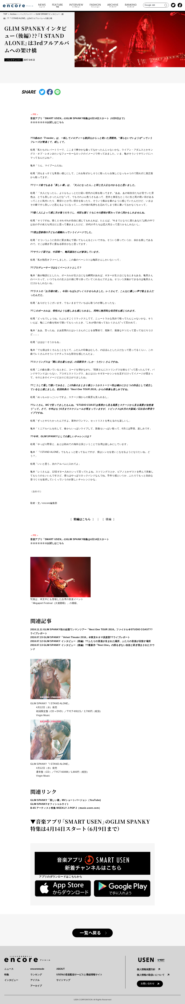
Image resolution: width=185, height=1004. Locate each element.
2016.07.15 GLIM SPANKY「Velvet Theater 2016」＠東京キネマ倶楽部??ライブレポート (80, 637)
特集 (6, 974)
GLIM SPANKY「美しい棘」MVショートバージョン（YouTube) (65, 800)
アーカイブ (36, 985)
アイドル (35, 980)
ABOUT (60, 969)
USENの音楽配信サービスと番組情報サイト (79, 974)
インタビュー (11, 980)
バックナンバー (26, 14)
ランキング (36, 974)
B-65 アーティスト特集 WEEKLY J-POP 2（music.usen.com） (65, 808)
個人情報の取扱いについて (151, 975)
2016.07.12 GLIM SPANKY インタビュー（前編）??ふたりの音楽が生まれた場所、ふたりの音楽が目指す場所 (90, 641)
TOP (5, 14)
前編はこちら (82, 519)
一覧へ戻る (90, 933)
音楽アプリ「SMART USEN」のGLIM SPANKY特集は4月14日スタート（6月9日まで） (90, 825)
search (165, 5)
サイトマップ (63, 980)
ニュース (9, 969)
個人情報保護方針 (146, 969)
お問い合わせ (148, 983)
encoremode (37, 969)
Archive (13, 14)
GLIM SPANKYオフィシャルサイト (49, 804)
